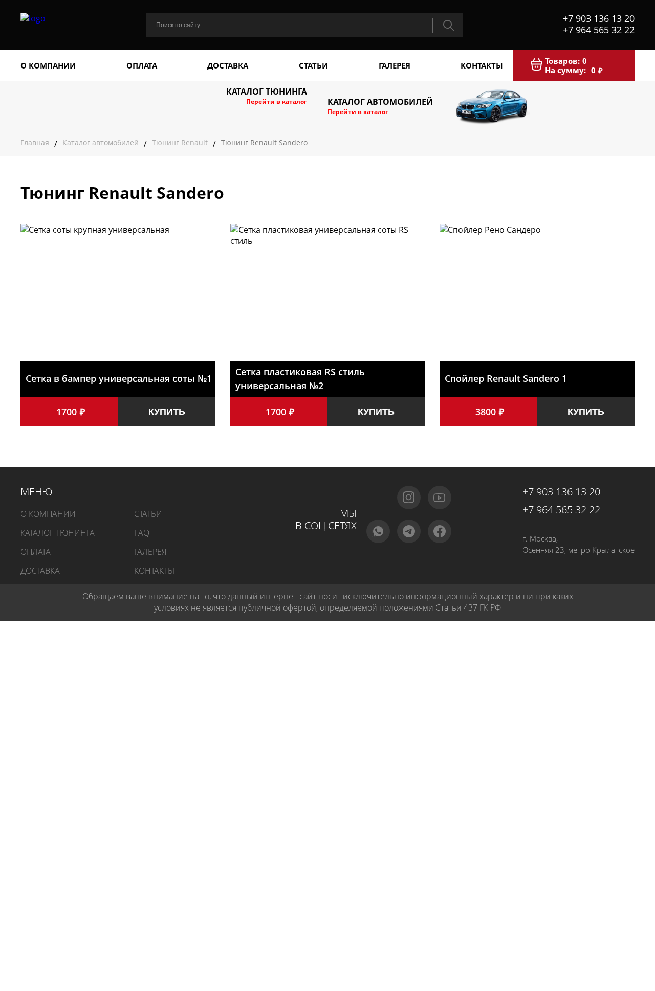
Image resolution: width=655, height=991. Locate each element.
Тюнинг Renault (180, 142)
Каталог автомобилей (100, 142)
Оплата (141, 65)
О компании (48, 65)
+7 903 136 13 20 (599, 18)
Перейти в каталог (276, 101)
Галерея (394, 65)
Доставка (227, 65)
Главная (34, 142)
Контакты (482, 65)
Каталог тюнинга (57, 532)
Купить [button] (166, 412)
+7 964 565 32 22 (599, 29)
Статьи (313, 65)
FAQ (141, 532)
